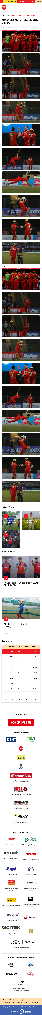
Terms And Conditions (10, 1000)
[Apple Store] (33, 1)
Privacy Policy (23, 1000)
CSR (13, 1002)
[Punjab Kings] (4, 7)
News (5, 592)
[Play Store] (29, 1)
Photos (6, 526)
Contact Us (7, 1002)
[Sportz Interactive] (25, 1011)
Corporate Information (31, 1002)
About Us (20, 1002)
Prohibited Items (34, 1000)
